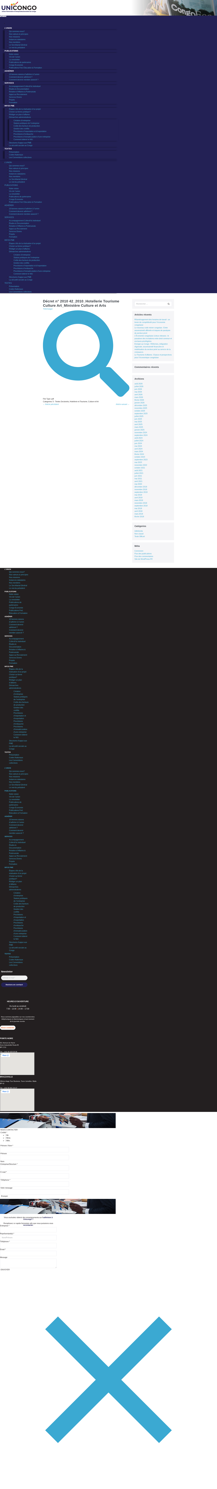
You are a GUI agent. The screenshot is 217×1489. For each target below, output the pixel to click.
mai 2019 (138, 495)
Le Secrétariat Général (18, 45)
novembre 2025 (140, 408)
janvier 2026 (139, 403)
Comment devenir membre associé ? (23, 80)
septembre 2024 (140, 435)
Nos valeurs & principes (18, 34)
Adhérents (138, 531)
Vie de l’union (14, 57)
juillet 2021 (138, 473)
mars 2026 (138, 397)
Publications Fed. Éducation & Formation (25, 68)
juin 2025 (138, 419)
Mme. (8, 1138)
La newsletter (14, 60)
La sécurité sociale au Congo (20, 145)
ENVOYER (5, 1270)
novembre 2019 (140, 489)
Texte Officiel (139, 536)
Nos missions (14, 37)
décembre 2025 (140, 405)
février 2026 (139, 400)
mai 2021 (138, 479)
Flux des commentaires (143, 556)
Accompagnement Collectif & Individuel (25, 86)
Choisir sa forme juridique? (20, 112)
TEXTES (8, 149)
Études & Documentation (19, 89)
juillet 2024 (138, 441)
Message (3, 1257)
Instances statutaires (17, 39)
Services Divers (15, 97)
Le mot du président (17, 48)
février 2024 (139, 454)
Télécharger (48, 309)
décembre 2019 (140, 487)
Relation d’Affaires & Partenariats (22, 92)
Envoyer (4, 1196)
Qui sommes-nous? (17, 31)
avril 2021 (138, 481)
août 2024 (138, 438)
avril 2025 (138, 424)
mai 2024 (138, 446)
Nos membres (14, 42)
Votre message (6, 1188)
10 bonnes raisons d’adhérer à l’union (24, 74)
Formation (13, 102)
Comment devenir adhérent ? (20, 77)
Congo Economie (16, 65)
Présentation (14, 152)
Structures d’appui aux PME (20, 143)
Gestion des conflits (21, 129)
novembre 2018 (140, 503)
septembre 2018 (140, 506)
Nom (2, 1161)
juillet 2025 (138, 416)
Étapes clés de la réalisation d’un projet (25, 109)
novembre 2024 (140, 432)
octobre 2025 (139, 411)
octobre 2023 (139, 457)
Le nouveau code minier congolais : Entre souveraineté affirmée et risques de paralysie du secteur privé (152, 330)
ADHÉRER (9, 71)
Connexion (138, 551)
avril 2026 (138, 395)
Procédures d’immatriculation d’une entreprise (32, 137)
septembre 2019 (140, 492)
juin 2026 (138, 389)
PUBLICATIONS (11, 51)
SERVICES (9, 83)
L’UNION (8, 28)
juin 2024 (138, 443)
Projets (12, 100)
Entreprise (4, 1226)
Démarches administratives (20, 117)
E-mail (3, 1172)
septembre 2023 (140, 460)
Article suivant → (122, 404)
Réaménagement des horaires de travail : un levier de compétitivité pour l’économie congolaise (152, 322)
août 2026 (138, 384)
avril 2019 (138, 498)
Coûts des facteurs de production (27, 126)
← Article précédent (51, 404)
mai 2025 (138, 422)
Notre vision (14, 54)
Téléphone (5, 1180)
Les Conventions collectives (20, 157)
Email (3, 1249)
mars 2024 (138, 451)
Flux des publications (143, 554)
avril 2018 (138, 511)
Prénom (3, 1153)
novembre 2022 (140, 465)
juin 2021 (138, 476)
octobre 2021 (139, 468)
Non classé (139, 534)
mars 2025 (138, 427)
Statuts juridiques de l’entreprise (26, 123)
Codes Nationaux (16, 155)
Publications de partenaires (20, 62)
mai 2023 (138, 462)
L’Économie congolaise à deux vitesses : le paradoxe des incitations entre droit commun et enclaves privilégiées (153, 338)
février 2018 (139, 517)
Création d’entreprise (22, 120)
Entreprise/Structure (9, 1164)
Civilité (3, 1132)
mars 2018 (138, 514)
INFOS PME (9, 106)
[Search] (169, 304)
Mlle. (8, 1141)
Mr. (7, 1135)
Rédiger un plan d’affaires (19, 114)
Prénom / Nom (6, 1146)
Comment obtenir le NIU (23, 139)
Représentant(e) (7, 1234)
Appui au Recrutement (18, 94)
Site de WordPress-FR (143, 559)
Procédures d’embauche (23, 134)
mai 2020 (138, 484)
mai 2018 (138, 508)
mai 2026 (138, 392)
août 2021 (138, 470)
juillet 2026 (138, 386)
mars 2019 (138, 500)
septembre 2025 (140, 414)
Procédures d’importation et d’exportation (30, 131)
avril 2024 (138, 449)
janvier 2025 (139, 430)
